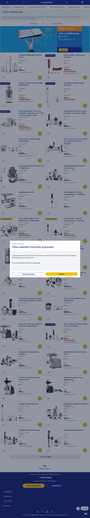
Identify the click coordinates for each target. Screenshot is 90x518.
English (14, 244)
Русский (21, 244)
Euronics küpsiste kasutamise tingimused (26, 263)
